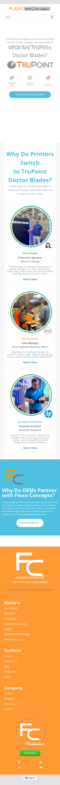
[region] (30, 301)
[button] (30, 242)
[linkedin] (41, 762)
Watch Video (30, 279)
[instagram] (19, 767)
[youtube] (41, 767)
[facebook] (19, 762)
